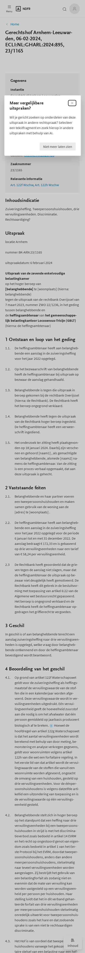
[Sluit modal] (72, 103)
